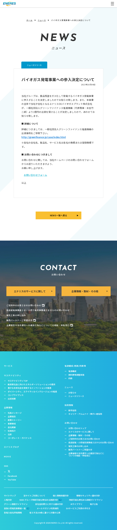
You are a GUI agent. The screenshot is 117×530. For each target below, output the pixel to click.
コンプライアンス (15, 395)
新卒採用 (72, 410)
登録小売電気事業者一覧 (15, 508)
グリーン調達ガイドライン (16, 504)
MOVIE (7, 456)
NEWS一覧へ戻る (58, 215)
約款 (70, 378)
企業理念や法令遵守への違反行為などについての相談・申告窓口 (38, 325)
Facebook (12, 475)
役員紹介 (12, 430)
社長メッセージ (15, 412)
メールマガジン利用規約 (47, 508)
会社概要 (12, 427)
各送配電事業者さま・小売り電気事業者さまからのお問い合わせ (38, 310)
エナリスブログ (11, 446)
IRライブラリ (76, 504)
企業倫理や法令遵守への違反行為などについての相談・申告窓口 (86, 454)
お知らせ (72, 392)
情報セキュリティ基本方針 (88, 495)
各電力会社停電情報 (13, 512)
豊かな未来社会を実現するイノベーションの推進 (29, 387)
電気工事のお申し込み (78, 446)
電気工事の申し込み (16, 315)
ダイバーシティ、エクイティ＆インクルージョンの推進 (32, 391)
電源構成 (72, 371)
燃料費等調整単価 (76, 374)
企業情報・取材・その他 (79, 435)
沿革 (10, 434)
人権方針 (8, 499)
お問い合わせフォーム (35, 175)
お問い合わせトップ (77, 428)
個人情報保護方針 (61, 495)
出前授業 (12, 398)
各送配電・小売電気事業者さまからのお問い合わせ (91, 442)
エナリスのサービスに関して (81, 431)
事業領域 (12, 423)
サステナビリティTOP (18, 380)
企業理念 (12, 416)
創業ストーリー (15, 420)
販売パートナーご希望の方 (19, 320)
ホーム (29, 20)
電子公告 (94, 504)
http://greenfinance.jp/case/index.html (43, 137)
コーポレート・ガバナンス (20, 437)
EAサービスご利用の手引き (78, 508)
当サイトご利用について (34, 495)
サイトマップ (10, 495)
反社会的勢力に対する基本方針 (49, 504)
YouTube (12, 479)
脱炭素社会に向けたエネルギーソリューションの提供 (31, 384)
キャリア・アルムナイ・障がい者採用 (85, 413)
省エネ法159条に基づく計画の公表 (44, 512)
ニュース (42, 20)
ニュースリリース (76, 396)
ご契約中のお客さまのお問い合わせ (23, 305)
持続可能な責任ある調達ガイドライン (86, 499)
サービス (8, 365)
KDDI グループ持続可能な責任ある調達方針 (39, 499)
